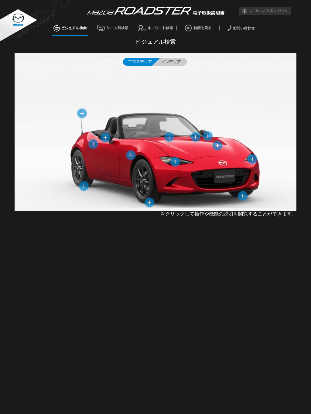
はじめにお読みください (268, 10)
